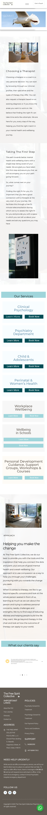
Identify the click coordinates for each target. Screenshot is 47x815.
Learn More (13, 340)
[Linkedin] (10, 792)
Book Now (34, 316)
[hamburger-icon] (27, 4)
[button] (22, 24)
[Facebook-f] (5, 792)
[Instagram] (14, 792)
